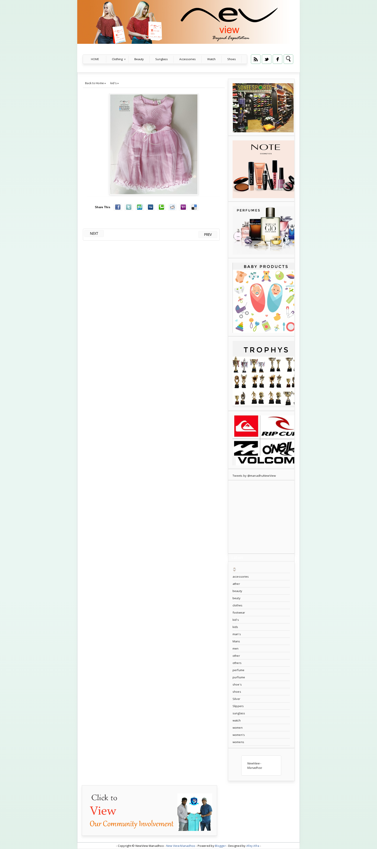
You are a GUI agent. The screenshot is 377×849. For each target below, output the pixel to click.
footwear (239, 612)
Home (95, 59)
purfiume (239, 677)
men (235, 648)
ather (236, 584)
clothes (237, 605)
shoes (237, 692)
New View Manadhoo (180, 846)
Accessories (187, 59)
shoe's (237, 684)
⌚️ (234, 569)
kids (235, 627)
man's (237, 634)
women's (239, 735)
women (238, 728)
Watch (211, 59)
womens (238, 742)
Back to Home (94, 83)
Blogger (220, 846)
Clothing (117, 59)
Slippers (238, 706)
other (236, 656)
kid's (113, 83)
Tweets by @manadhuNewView (254, 476)
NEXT (94, 233)
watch (237, 720)
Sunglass (161, 59)
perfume (238, 670)
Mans (236, 641)
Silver (236, 699)
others (237, 663)
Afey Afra (252, 846)
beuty (236, 598)
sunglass (239, 713)
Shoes (231, 59)
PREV (208, 234)
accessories (241, 576)
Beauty (139, 59)
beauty (237, 591)
